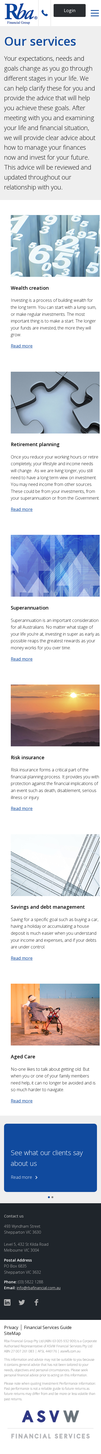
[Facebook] (36, 1303)
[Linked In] (7, 1303)
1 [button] (49, 1197)
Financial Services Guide (48, 1327)
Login (69, 10)
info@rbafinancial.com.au (39, 1287)
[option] (50, 1158)
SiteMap (12, 1333)
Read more (22, 346)
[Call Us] (45, 13)
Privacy (11, 1327)
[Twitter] (22, 1303)
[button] (94, 13)
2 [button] (52, 1197)
